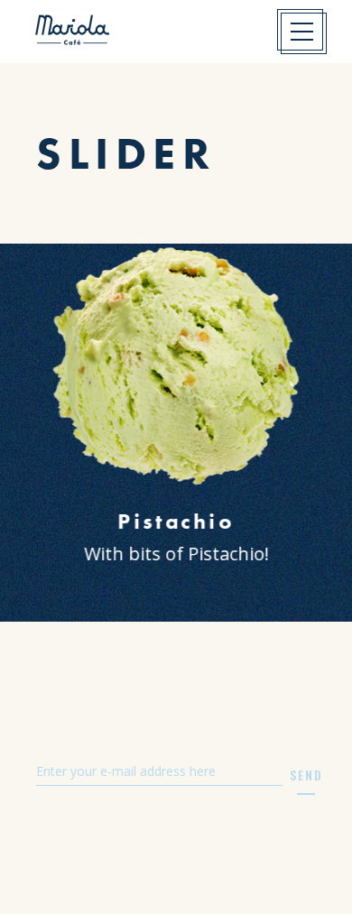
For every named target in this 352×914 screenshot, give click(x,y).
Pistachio (175, 521)
